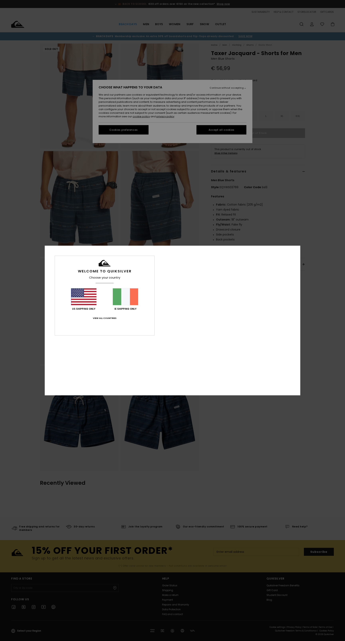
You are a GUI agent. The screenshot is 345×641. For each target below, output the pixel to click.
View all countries (104, 318)
